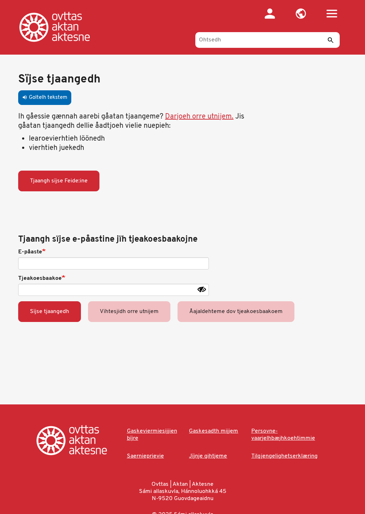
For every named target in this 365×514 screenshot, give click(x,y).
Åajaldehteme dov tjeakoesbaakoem (236, 311)
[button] (301, 13)
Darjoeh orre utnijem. (199, 116)
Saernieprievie (145, 456)
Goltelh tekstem (44, 97)
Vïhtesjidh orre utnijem (129, 311)
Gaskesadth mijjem (213, 431)
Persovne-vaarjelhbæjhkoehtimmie (283, 435)
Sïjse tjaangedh (49, 311)
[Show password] (201, 289)
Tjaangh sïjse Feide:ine (59, 181)
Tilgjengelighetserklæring (284, 456)
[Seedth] (330, 40)
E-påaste (30, 252)
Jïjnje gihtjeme (208, 456)
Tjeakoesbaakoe (40, 278)
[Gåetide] (62, 26)
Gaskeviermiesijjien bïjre (152, 435)
